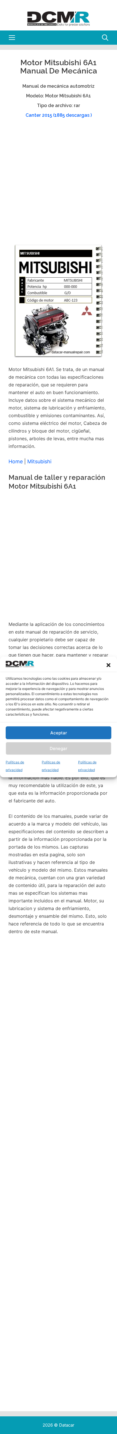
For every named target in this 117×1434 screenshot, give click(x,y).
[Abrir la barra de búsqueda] (105, 37)
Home (16, 461)
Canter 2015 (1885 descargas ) (59, 115)
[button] (108, 665)
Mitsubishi (39, 461)
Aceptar (58, 733)
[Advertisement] (58, 184)
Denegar (58, 748)
